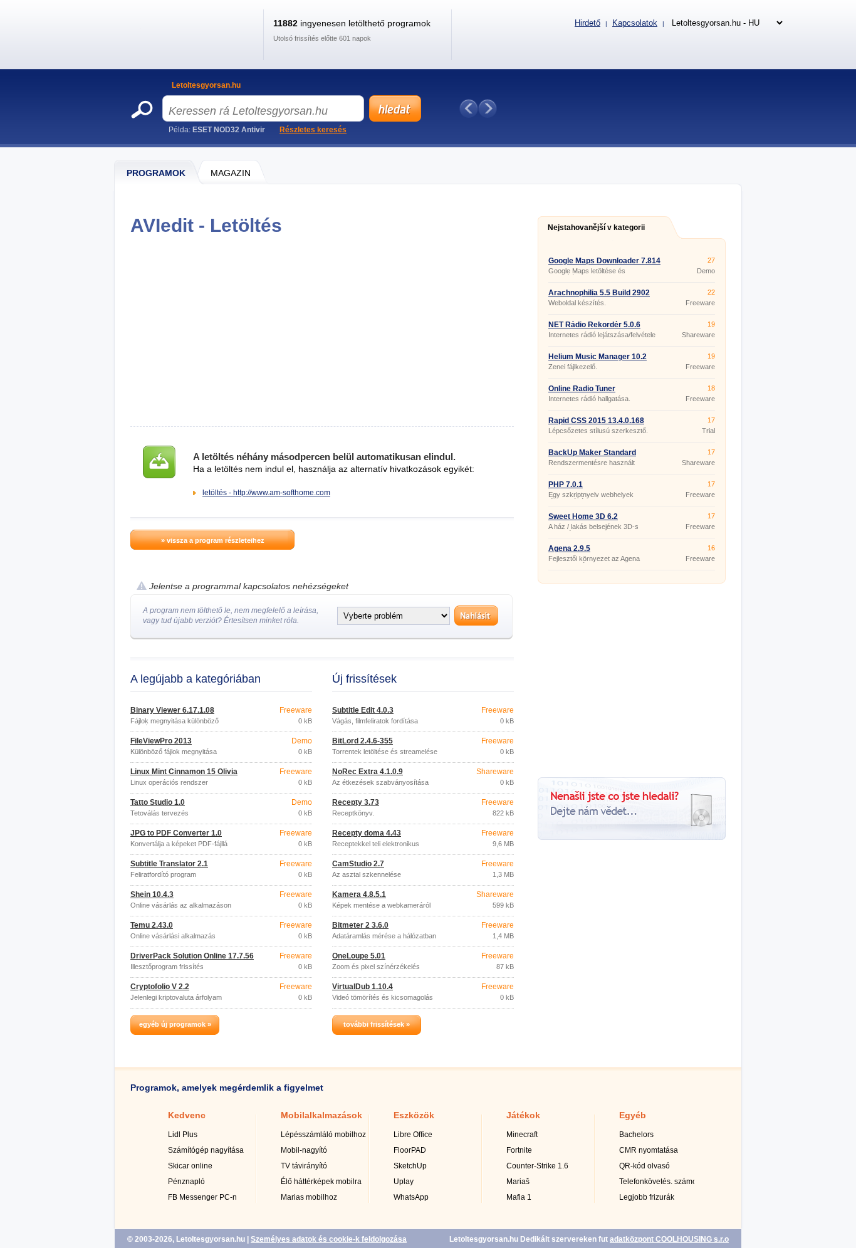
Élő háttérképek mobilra (321, 1181)
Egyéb (632, 1115)
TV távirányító (304, 1165)
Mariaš (518, 1181)
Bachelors (636, 1134)
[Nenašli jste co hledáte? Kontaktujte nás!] (632, 837)
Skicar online (190, 1165)
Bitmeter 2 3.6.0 (360, 925)
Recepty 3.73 (355, 802)
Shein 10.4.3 (152, 894)
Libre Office (413, 1134)
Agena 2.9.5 (569, 548)
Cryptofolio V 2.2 (159, 986)
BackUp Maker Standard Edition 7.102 (592, 456)
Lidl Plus (182, 1134)
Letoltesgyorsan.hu (206, 85)
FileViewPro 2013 (161, 741)
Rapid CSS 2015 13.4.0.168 (596, 420)
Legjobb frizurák (646, 1197)
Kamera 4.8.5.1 (359, 894)
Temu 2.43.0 (151, 925)
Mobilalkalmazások (321, 1115)
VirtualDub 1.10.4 (362, 986)
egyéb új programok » (175, 1024)
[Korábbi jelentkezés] (468, 108)
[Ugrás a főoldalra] (192, 46)
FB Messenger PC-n (202, 1197)
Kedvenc (187, 1115)
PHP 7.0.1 (565, 484)
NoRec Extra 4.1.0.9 (367, 771)
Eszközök (414, 1115)
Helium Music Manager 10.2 (597, 356)
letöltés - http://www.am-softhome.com (266, 492)
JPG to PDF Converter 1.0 (176, 833)
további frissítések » (376, 1024)
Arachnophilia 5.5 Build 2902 (599, 292)
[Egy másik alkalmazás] (487, 108)
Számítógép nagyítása (206, 1150)
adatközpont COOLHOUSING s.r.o (669, 1239)
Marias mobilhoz (309, 1197)
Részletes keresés (313, 129)
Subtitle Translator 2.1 (169, 863)
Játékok (523, 1115)
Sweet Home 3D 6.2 (583, 516)
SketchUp (410, 1165)
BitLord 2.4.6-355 (362, 741)
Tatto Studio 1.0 (157, 802)
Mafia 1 (518, 1197)
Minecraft (522, 1134)
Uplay (404, 1181)
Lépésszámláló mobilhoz (323, 1134)
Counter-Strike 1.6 (537, 1165)
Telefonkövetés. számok (660, 1181)
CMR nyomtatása (648, 1150)
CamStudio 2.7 (358, 863)
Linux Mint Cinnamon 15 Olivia (183, 771)
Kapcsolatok (634, 23)
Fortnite (519, 1150)
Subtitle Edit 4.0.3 (363, 710)
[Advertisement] (321, 331)
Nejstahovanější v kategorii (596, 227)
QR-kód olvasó (644, 1165)
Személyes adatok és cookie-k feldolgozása (329, 1239)
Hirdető (587, 23)
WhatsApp (411, 1197)
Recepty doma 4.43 (366, 833)
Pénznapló (186, 1181)
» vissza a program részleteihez (212, 540)
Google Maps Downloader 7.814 (604, 260)
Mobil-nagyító (304, 1150)
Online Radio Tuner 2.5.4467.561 (581, 392)
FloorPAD (410, 1150)
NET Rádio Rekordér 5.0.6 (594, 324)
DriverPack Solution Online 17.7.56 (192, 956)
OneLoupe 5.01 (358, 956)
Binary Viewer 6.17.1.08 (172, 710)
